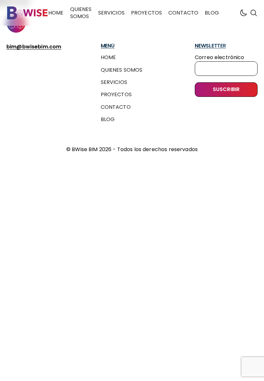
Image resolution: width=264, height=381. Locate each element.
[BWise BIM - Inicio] (27, 13)
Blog (212, 12)
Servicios (111, 12)
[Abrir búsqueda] (254, 13)
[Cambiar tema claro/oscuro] (243, 13)
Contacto (183, 12)
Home (56, 12)
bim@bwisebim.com (33, 46)
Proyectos (146, 12)
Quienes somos (81, 12)
